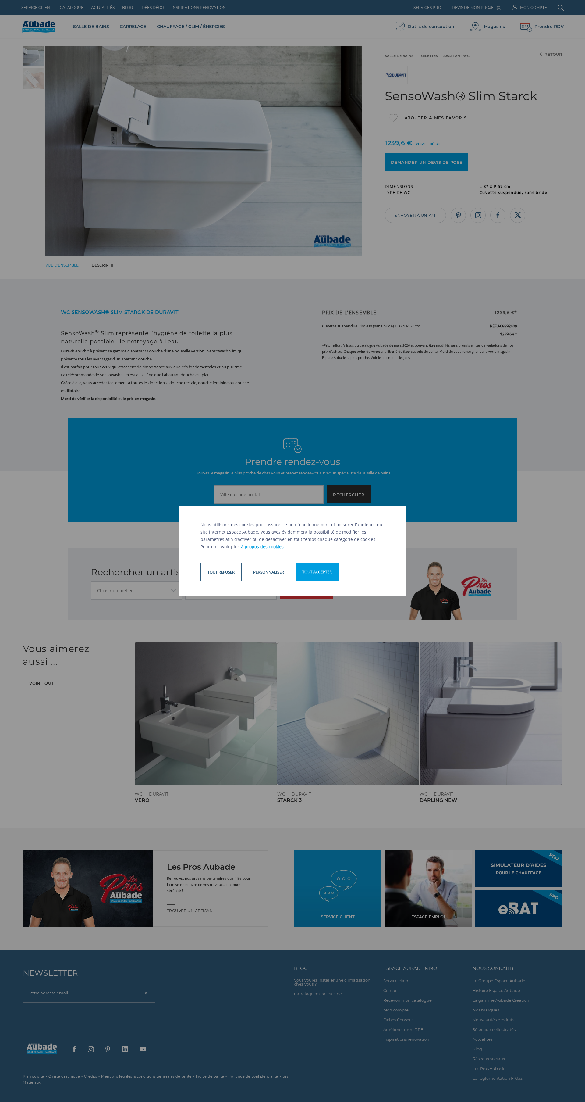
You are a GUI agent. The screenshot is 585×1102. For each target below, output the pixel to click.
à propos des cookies (262, 546)
